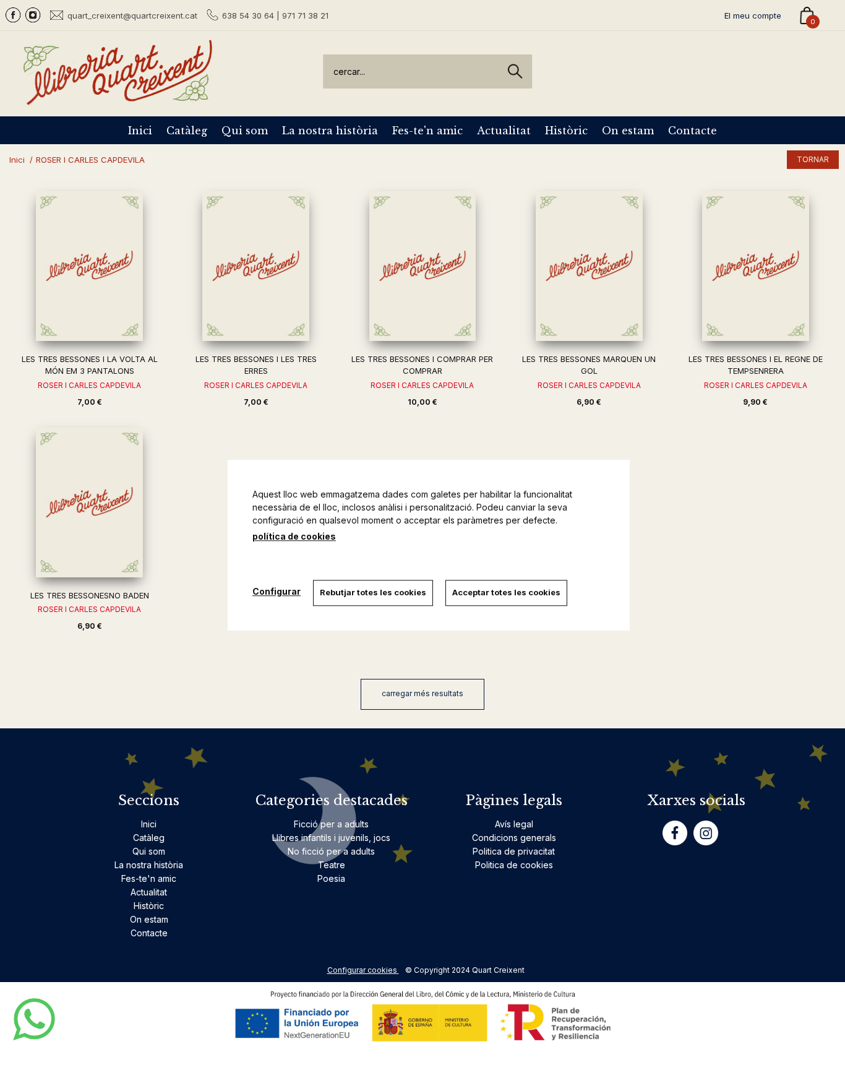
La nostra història (330, 130)
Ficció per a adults (331, 824)
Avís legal (514, 824)
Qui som (244, 130)
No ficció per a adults (331, 851)
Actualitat (504, 130)
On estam (628, 130)
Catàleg (186, 130)
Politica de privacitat (514, 851)
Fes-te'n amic (427, 130)
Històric (566, 130)
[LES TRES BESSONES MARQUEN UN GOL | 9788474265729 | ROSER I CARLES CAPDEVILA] (589, 266)
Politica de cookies (514, 865)
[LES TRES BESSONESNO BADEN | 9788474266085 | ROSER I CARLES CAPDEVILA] (89, 502)
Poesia (331, 878)
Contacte (692, 130)
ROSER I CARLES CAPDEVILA (89, 385)
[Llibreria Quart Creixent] (117, 98)
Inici (140, 130)
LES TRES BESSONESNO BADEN (89, 595)
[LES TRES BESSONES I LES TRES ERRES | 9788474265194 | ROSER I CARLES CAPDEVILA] (255, 266)
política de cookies (294, 536)
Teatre (331, 865)
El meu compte (752, 15)
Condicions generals (514, 837)
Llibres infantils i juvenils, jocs (331, 837)
